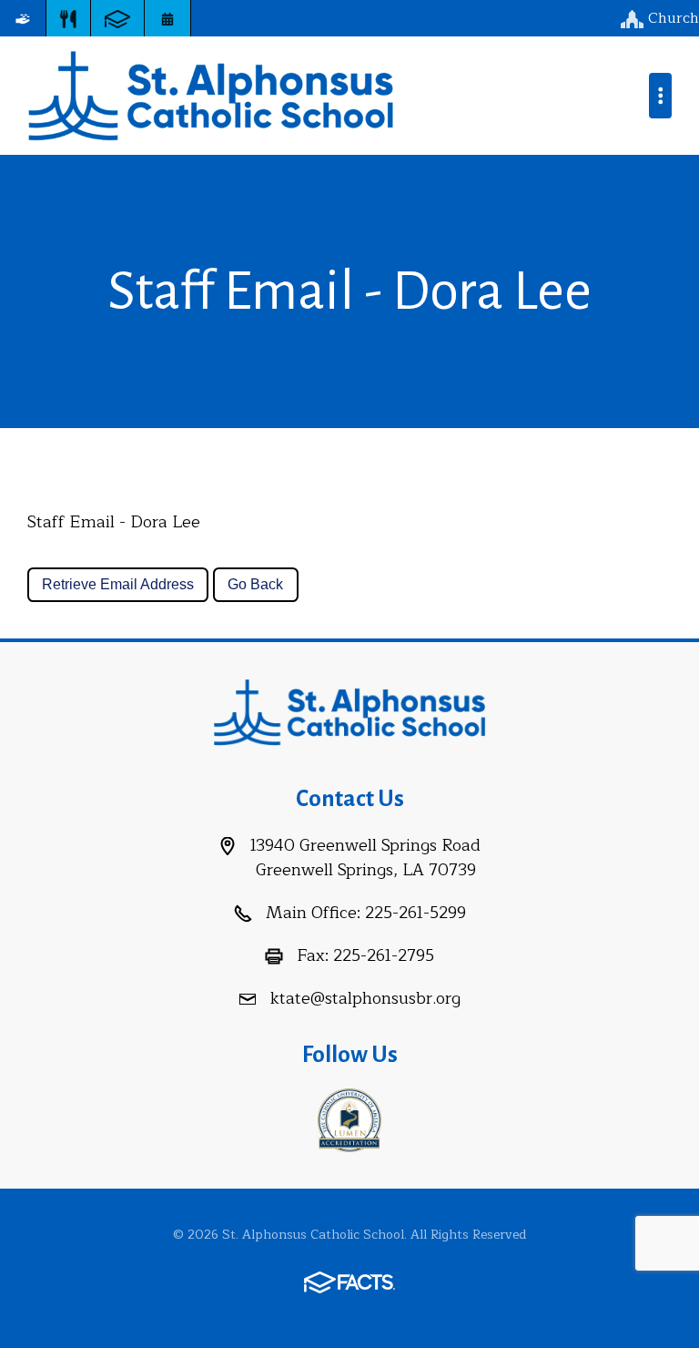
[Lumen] (349, 1118)
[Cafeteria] (68, 18)
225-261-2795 (383, 955)
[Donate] (23, 18)
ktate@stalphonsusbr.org (365, 998)
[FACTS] (117, 18)
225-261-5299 (415, 912)
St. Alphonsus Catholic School (210, 95)
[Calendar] (167, 18)
